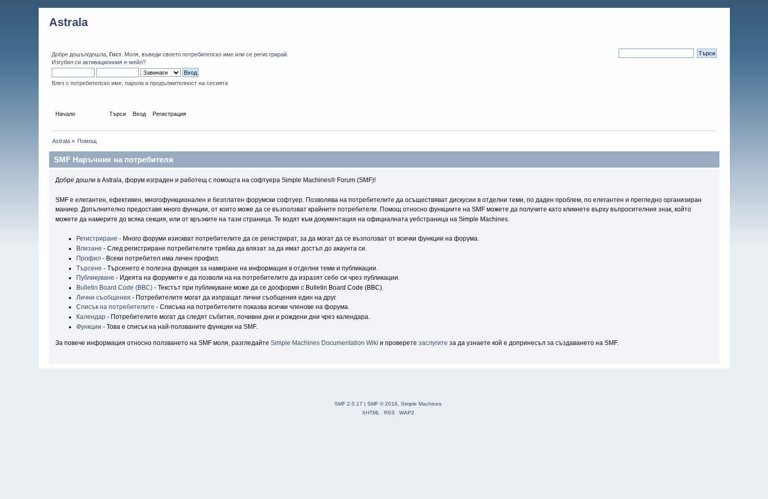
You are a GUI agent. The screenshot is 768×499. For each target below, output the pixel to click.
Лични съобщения (103, 297)
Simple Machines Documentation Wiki (324, 343)
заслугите (433, 343)
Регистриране (97, 238)
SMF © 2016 (382, 404)
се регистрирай (266, 54)
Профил (88, 258)
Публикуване (95, 277)
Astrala (68, 22)
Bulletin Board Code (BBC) (114, 287)
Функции (88, 326)
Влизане (89, 248)
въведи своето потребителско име (188, 54)
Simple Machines (421, 404)
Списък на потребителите (115, 307)
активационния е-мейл (113, 62)
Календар (91, 316)
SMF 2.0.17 (348, 404)
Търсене (89, 268)
